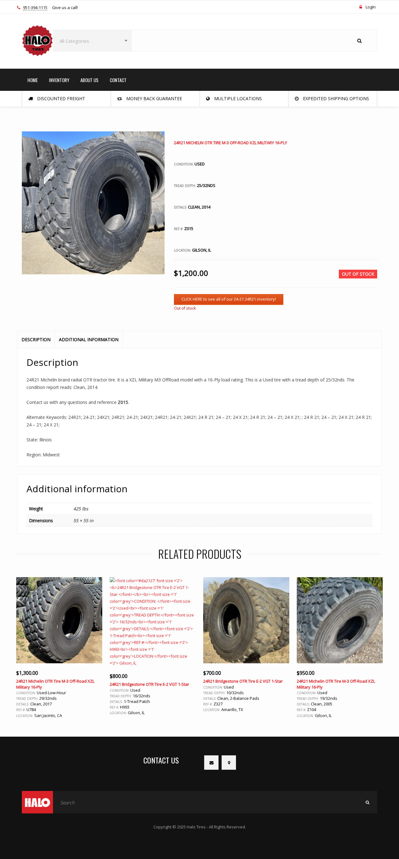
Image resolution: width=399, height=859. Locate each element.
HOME (32, 79)
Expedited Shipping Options (335, 98)
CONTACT (118, 79)
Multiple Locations (237, 98)
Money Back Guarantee (153, 98)
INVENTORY (59, 79)
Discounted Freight (60, 98)
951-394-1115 (35, 7)
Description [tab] (36, 339)
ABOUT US (89, 79)
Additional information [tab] (88, 339)
